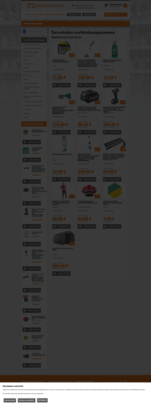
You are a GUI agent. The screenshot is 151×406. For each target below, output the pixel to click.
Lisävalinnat (42, 400)
